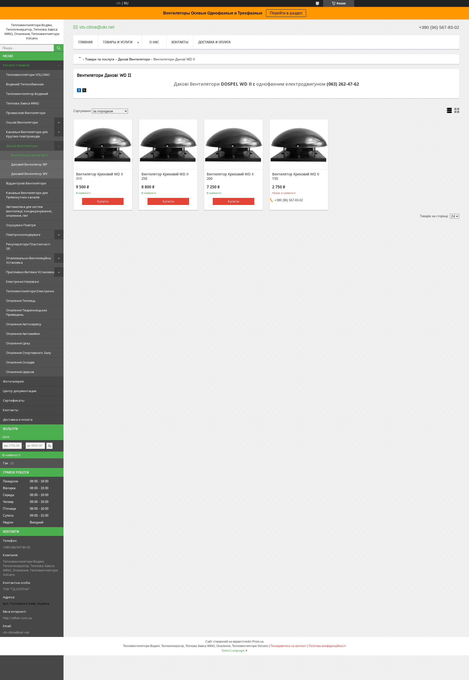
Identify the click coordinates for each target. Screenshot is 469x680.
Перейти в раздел (286, 13)
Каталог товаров (16, 65)
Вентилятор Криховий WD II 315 (99, 176)
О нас (154, 42)
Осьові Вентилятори (22, 122)
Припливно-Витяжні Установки (30, 272)
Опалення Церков (20, 372)
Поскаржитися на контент (288, 646)
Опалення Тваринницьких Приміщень (26, 312)
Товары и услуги (117, 42)
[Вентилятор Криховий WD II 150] (299, 144)
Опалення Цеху (18, 343)
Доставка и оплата (17, 419)
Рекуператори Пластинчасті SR (28, 246)
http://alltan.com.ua (17, 618)
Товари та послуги (99, 59)
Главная (85, 42)
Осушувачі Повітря (21, 225)
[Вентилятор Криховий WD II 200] (233, 144)
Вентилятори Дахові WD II (29, 155)
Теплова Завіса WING (22, 103)
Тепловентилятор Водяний (27, 93)
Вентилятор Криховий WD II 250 (164, 176)
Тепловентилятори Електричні (30, 291)
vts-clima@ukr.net (16, 632)
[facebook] (79, 91)
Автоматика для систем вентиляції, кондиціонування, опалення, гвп (29, 211)
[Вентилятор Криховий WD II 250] (168, 144)
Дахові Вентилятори (22, 146)
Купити (102, 201)
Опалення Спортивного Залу (28, 353)
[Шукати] (59, 48)
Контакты (10, 410)
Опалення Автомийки (23, 333)
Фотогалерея (13, 381)
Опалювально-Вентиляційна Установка (28, 260)
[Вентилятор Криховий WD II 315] (103, 144)
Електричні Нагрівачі (22, 281)
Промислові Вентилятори (25, 113)
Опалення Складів (20, 362)
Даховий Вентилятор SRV (29, 174)
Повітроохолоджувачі (23, 234)
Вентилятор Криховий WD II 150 (295, 176)
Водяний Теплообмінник (25, 84)
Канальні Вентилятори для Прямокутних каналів (27, 195)
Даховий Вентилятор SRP (29, 164)
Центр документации (19, 391)
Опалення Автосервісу (23, 324)
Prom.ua (258, 641)
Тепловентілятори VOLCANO (28, 74)
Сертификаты (13, 400)
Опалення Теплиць (21, 300)
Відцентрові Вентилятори (26, 183)
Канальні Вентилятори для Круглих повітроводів (27, 134)
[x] (84, 91)
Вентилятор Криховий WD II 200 (230, 176)
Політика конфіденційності (327, 646)
